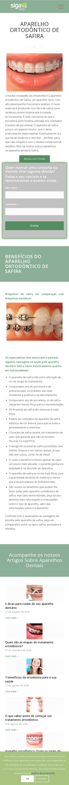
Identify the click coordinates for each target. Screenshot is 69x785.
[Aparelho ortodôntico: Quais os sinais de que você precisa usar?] (34, 740)
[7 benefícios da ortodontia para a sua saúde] (34, 666)
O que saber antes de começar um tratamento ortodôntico (28, 718)
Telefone (12, 204)
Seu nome (13, 187)
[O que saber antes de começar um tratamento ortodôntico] (34, 705)
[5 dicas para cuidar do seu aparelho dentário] (34, 593)
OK (27, 778)
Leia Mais (41, 778)
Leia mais (10, 618)
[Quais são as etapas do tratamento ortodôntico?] (34, 631)
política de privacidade (43, 773)
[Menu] (59, 6)
